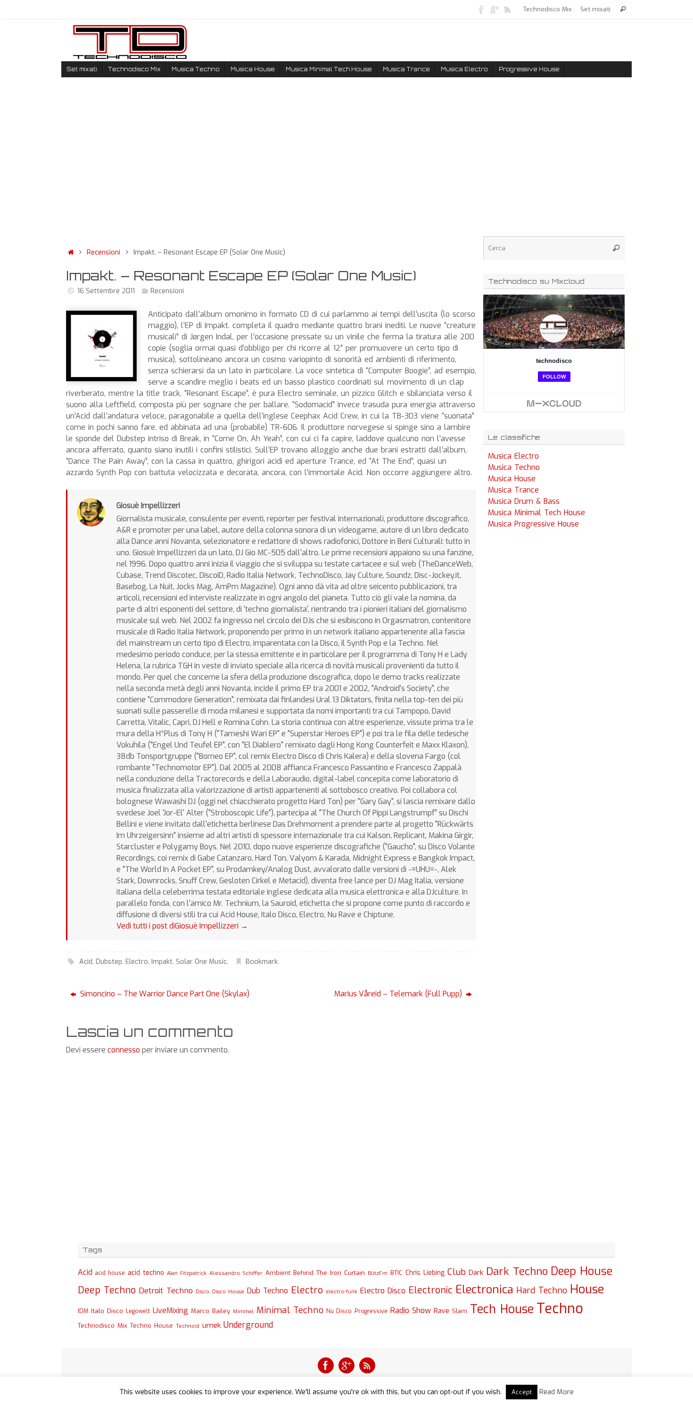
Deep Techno (107, 1290)
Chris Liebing (425, 1272)
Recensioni (103, 252)
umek (211, 1325)
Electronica (484, 1289)
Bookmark (262, 961)
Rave (441, 1310)
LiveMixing (170, 1310)
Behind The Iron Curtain (329, 1273)
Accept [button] (522, 1392)
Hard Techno (541, 1290)
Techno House (151, 1326)
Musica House (512, 479)
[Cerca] (623, 9)
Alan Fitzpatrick (186, 1273)
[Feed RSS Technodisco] (507, 9)
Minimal (243, 1311)
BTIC (396, 1273)
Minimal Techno (289, 1310)
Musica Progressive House (533, 524)
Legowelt (138, 1311)
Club (456, 1272)
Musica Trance (513, 490)
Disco (202, 1291)
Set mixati (595, 9)
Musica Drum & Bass (524, 501)
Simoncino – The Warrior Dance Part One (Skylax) (163, 994)
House (587, 1289)
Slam (459, 1311)
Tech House (502, 1309)
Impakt (162, 961)
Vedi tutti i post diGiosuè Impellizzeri (182, 926)
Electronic (430, 1290)
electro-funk (341, 1291)
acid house (110, 1273)
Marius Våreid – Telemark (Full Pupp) (399, 994)
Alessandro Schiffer (236, 1273)
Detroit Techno (166, 1290)
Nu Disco (339, 1311)
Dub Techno (267, 1291)
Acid (85, 961)
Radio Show (410, 1310)
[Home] (70, 252)
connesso (123, 1050)
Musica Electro (513, 456)
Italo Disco (107, 1310)
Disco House (228, 1291)
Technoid (187, 1326)
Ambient (277, 1273)
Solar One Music (201, 961)
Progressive (371, 1311)
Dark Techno (517, 1271)
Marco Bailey (210, 1311)
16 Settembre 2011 (106, 291)
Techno (559, 1308)
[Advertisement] (271, 164)
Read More (556, 1392)
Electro (136, 961)
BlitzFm (378, 1273)
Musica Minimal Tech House (536, 513)
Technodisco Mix (547, 9)
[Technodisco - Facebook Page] (481, 9)
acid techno (146, 1272)
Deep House (581, 1271)
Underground (248, 1325)
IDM (83, 1311)
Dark (476, 1272)
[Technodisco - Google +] (494, 9)
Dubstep (109, 961)
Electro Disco (382, 1291)
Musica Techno (514, 467)
